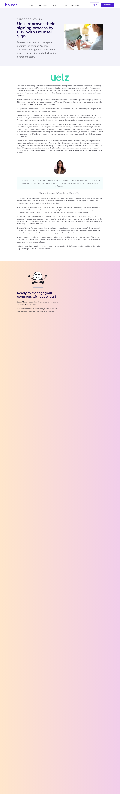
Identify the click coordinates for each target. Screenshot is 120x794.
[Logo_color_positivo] (11, 4)
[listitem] (37, 306)
